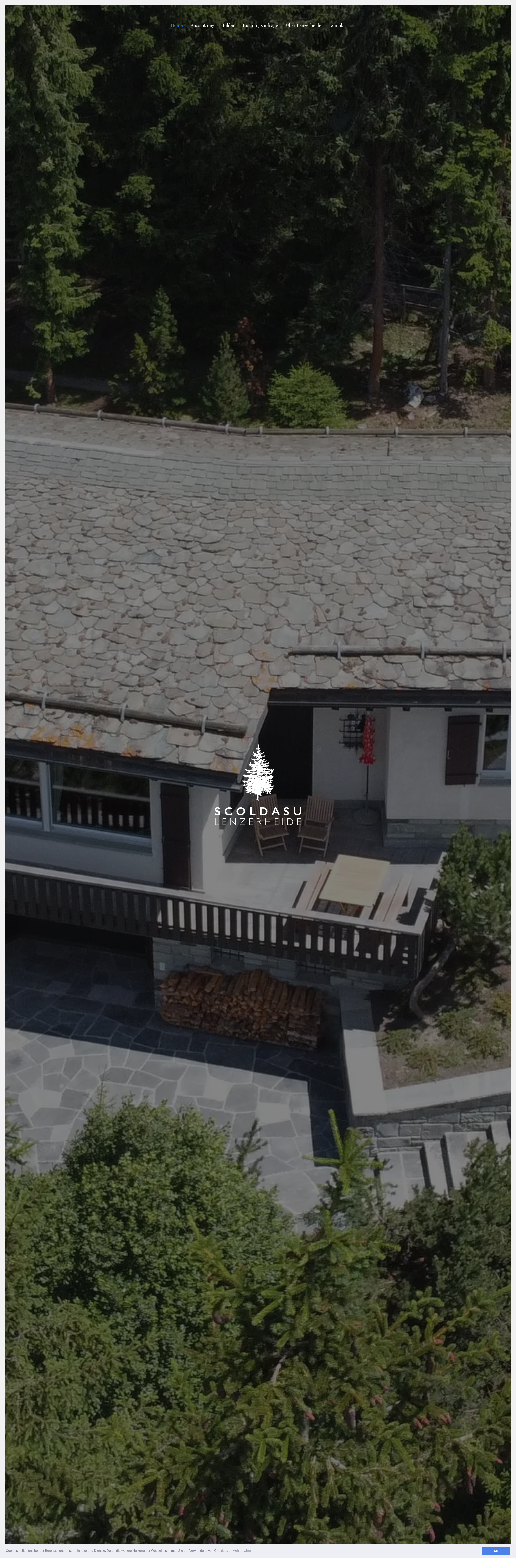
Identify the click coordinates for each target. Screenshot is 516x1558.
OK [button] (496, 1550)
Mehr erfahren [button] (243, 1550)
